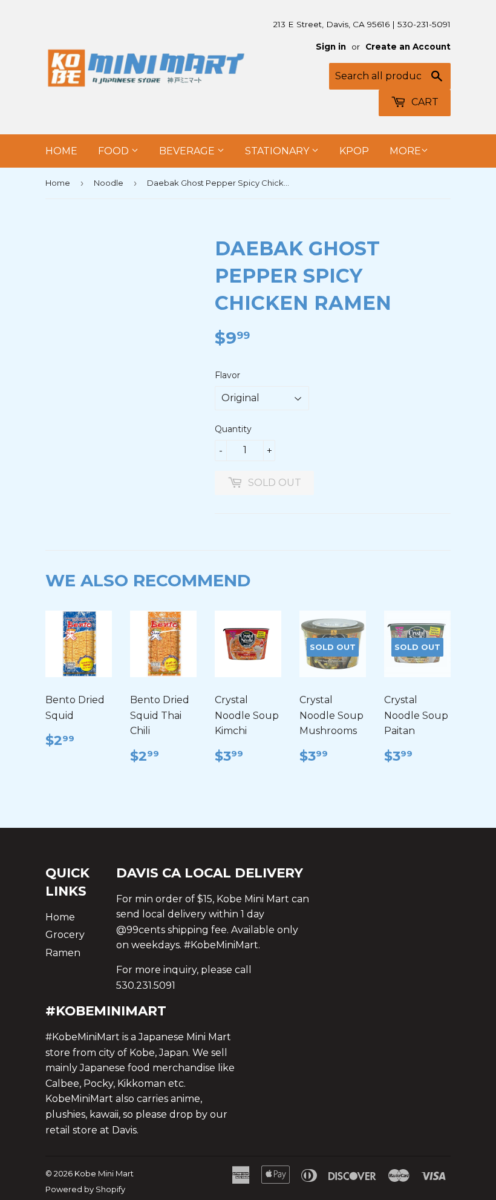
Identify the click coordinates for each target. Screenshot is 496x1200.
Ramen (62, 953)
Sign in (331, 46)
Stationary (278, 151)
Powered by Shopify (85, 1189)
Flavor (227, 375)
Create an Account (408, 46)
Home (61, 151)
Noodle (108, 183)
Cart (424, 102)
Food (114, 151)
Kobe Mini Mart (104, 1173)
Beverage (188, 151)
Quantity (233, 429)
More (405, 151)
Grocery (65, 934)
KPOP (354, 151)
